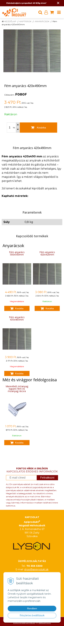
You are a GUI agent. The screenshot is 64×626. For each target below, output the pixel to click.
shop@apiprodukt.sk (36, 569)
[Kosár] (52, 12)
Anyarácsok (42, 21)
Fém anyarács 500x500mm (17, 253)
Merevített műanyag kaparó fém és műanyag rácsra (17, 389)
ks (14, 127)
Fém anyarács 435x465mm (17, 318)
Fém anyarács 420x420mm (47, 253)
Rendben (32, 608)
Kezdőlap (10, 21)
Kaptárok (25, 21)
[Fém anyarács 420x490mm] (32, 50)
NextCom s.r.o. (44, 623)
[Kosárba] (17, 308)
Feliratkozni (47, 477)
